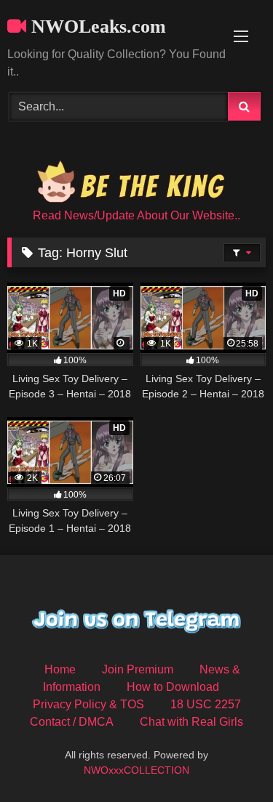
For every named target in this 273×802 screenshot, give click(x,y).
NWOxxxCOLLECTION (136, 770)
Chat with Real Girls (191, 722)
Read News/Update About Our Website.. (136, 215)
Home (60, 669)
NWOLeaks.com (96, 26)
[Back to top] (228, 759)
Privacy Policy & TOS (88, 704)
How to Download (173, 687)
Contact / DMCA (72, 722)
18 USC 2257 (205, 704)
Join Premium (137, 669)
